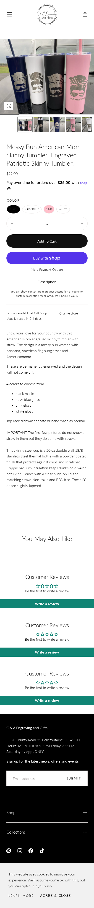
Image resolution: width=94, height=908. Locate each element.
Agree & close (55, 895)
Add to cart (47, 241)
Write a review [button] (47, 604)
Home (11, 32)
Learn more (21, 895)
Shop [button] (11, 812)
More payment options (47, 269)
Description (47, 282)
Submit (73, 778)
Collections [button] (16, 831)
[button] (9, 14)
